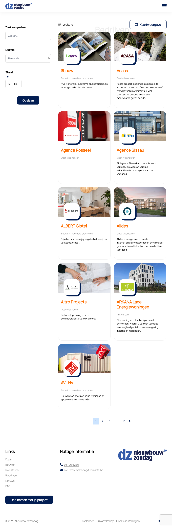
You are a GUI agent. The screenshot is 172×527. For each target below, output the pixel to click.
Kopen (9, 459)
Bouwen (10, 465)
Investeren (12, 470)
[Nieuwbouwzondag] (18, 6)
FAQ (7, 486)
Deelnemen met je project (29, 500)
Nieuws (9, 481)
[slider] (7, 76)
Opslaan (28, 100)
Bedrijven (11, 475)
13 (124, 421)
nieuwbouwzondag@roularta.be (83, 470)
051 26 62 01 (71, 464)
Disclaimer (87, 521)
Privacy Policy (105, 521)
